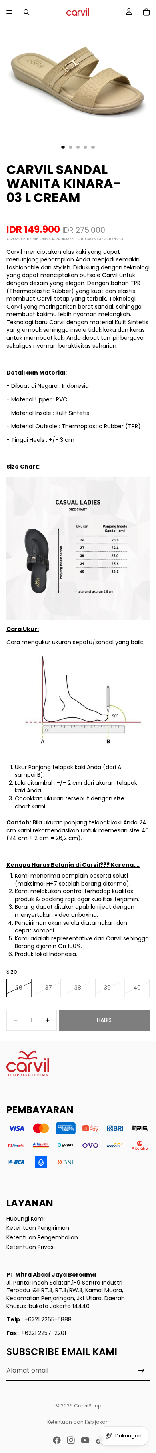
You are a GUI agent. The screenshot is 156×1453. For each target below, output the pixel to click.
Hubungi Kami (25, 1219)
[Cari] (26, 12)
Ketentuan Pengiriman (37, 1228)
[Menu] (9, 12)
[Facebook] (57, 1440)
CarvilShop (87, 1405)
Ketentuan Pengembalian (42, 1237)
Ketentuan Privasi (30, 1247)
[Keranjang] (146, 12)
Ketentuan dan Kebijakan (78, 1422)
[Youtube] (85, 1440)
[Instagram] (71, 1440)
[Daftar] (141, 1371)
